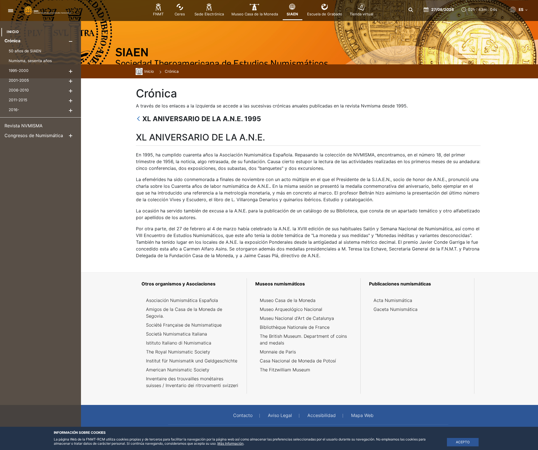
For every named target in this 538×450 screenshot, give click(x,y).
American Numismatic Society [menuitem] (177, 369)
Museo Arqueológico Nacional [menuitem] (291, 309)
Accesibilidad (321, 415)
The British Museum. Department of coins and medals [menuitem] (303, 339)
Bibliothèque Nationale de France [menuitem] (295, 327)
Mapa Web (362, 415)
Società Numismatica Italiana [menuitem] (176, 334)
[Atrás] (138, 119)
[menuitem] (13, 31)
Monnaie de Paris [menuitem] (278, 352)
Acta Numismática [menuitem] (393, 300)
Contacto (242, 415)
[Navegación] (10, 10)
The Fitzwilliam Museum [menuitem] (285, 369)
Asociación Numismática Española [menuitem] (182, 300)
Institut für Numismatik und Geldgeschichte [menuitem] (191, 361)
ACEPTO (463, 442)
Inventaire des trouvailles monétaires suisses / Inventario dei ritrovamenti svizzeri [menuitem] (192, 382)
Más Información (230, 443)
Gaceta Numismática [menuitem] (396, 309)
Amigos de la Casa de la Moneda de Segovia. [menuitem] (184, 312)
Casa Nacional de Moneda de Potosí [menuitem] (298, 361)
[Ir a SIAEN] (47, 10)
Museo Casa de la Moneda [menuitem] (288, 300)
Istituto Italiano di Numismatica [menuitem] (178, 343)
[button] (70, 41)
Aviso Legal (280, 415)
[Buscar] (411, 10)
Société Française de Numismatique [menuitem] (184, 325)
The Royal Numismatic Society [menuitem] (178, 352)
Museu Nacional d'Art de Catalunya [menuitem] (297, 318)
